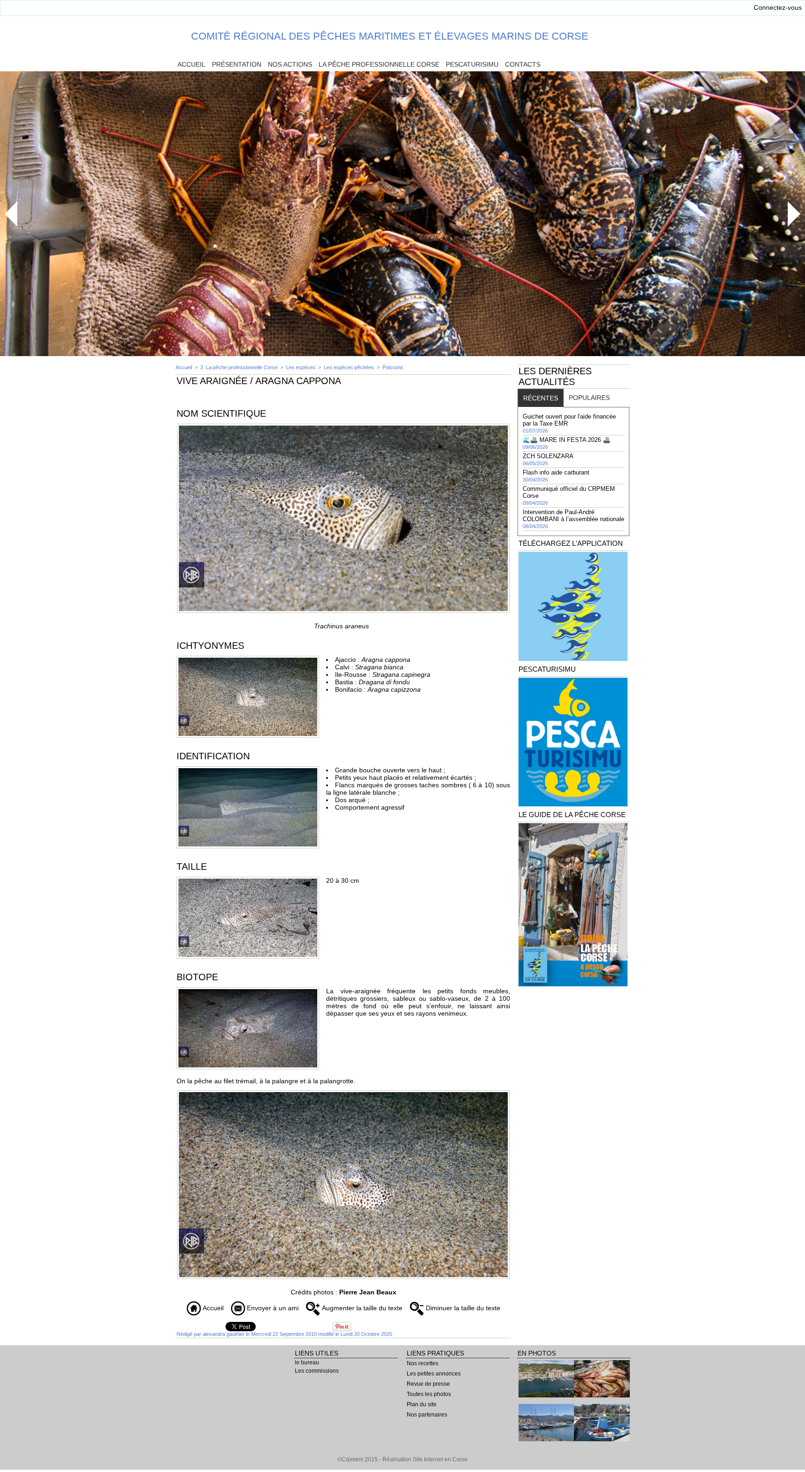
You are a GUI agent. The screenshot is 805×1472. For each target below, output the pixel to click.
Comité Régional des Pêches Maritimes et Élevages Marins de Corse (389, 36)
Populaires (589, 397)
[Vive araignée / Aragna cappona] (343, 426)
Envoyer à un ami (272, 1308)
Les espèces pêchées (349, 367)
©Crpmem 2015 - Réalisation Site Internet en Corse (402, 1459)
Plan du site (422, 1404)
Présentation (236, 64)
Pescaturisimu (472, 64)
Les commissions (317, 1371)
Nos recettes (422, 1363)
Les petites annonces (434, 1373)
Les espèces (301, 367)
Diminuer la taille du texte (462, 1308)
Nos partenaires (427, 1414)
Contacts (522, 64)
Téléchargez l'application (570, 543)
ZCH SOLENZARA (548, 456)
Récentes (540, 398)
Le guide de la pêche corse (572, 815)
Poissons (392, 367)
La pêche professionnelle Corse (379, 64)
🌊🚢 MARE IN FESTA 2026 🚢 (566, 439)
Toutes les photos (429, 1394)
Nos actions (290, 64)
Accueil (191, 64)
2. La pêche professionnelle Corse (239, 367)
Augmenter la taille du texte (361, 1308)
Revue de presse (428, 1384)
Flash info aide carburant (556, 472)
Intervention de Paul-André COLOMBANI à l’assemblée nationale (573, 516)
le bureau (307, 1362)
